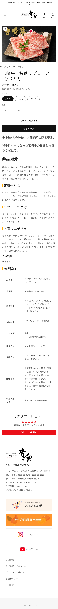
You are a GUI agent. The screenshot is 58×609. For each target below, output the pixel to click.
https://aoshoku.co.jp (28, 478)
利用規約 (10, 585)
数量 (4, 105)
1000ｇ (33, 99)
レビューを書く (29, 432)
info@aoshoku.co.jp (26, 482)
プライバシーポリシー (16, 572)
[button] (4, 14)
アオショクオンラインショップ (31, 605)
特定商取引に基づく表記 (17, 566)
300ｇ (8, 99)
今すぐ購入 (29, 128)
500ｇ (20, 99)
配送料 (4, 89)
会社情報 (10, 559)
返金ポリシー (12, 578)
